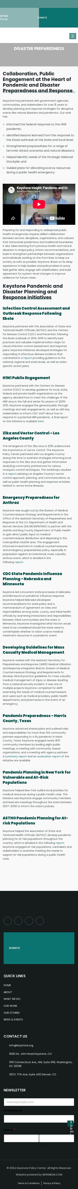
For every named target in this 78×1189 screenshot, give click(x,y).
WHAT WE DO (12, 999)
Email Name (13, 1110)
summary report (16, 756)
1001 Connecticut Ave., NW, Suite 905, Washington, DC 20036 (40, 1064)
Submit (71, 1124)
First (7, 1144)
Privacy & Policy (51, 1183)
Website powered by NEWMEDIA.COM (39, 1174)
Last (42, 1144)
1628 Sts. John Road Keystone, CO (30, 1054)
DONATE (14, 948)
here (41, 421)
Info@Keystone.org (21, 1045)
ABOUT (8, 992)
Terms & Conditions (29, 1183)
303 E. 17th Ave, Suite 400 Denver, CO (32, 1074)
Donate (43, 17)
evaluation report (49, 756)
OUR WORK (10, 1006)
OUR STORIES (12, 1013)
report (27, 358)
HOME (7, 985)
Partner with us (4, 17)
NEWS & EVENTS (13, 1019)
